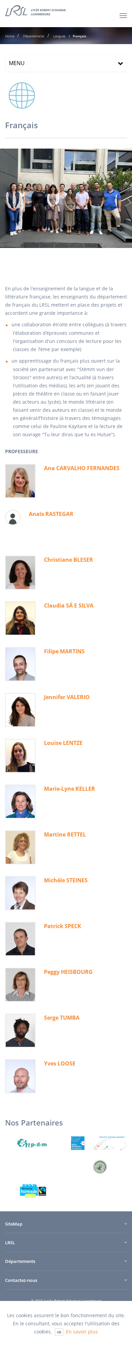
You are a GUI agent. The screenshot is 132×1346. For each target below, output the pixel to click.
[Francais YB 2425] (66, 198)
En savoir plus (82, 1331)
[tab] (66, 63)
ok (59, 1332)
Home (9, 36)
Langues (59, 36)
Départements (33, 36)
